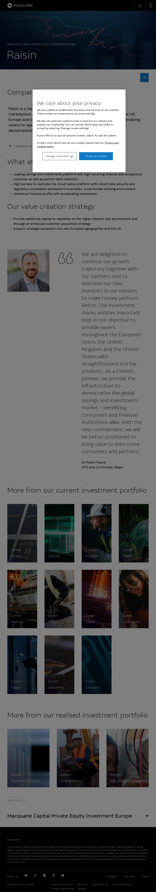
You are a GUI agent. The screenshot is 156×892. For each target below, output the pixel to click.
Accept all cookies (96, 156)
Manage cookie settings (59, 156)
